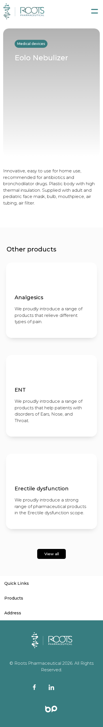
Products (13, 598)
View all (51, 554)
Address (12, 613)
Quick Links (16, 583)
